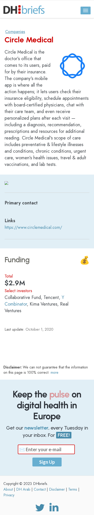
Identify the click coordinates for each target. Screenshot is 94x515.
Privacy (8, 495)
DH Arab (23, 489)
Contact (40, 489)
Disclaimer (57, 489)
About (8, 489)
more (54, 372)
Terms (72, 489)
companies (15, 32)
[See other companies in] (6, 182)
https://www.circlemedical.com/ (33, 227)
